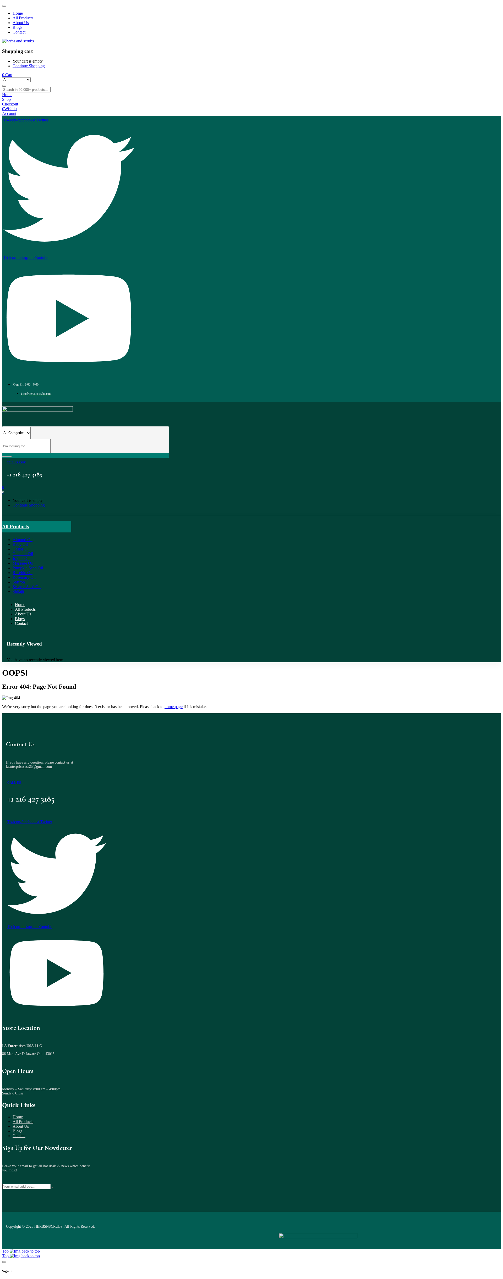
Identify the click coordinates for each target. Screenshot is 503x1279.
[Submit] (52, 1187)
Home (18, 1117)
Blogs (17, 1131)
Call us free (16, 462)
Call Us (14, 783)
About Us (21, 1126)
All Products (23, 1121)
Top (6, 1251)
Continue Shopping (29, 66)
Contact (19, 1135)
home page (174, 706)
